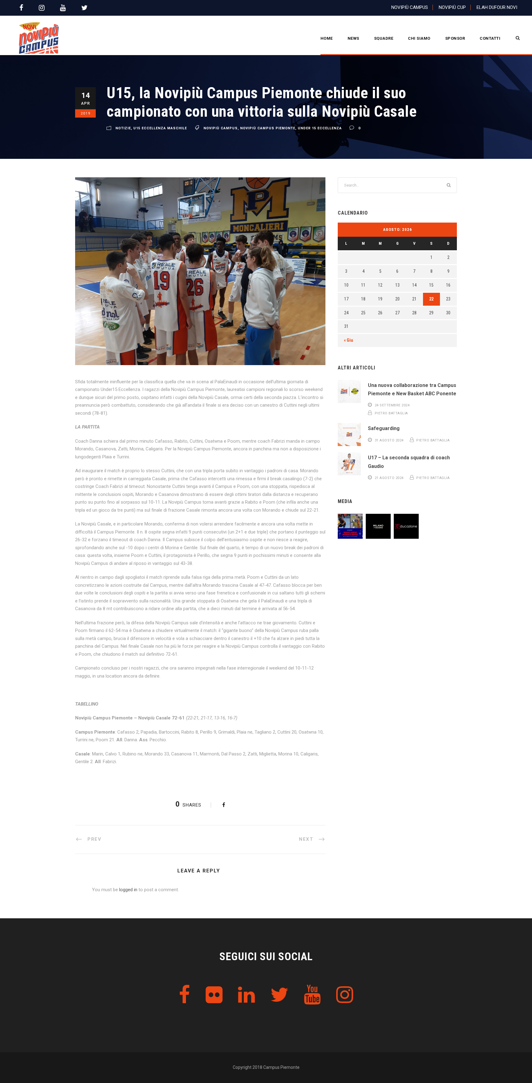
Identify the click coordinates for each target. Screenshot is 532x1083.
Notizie (123, 128)
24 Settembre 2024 (392, 405)
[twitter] (84, 8)
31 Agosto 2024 (389, 440)
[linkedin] (246, 995)
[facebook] (21, 8)
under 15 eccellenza (320, 128)
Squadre (383, 38)
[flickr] (214, 995)
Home (326, 38)
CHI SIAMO (419, 38)
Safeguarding (384, 428)
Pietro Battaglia (391, 413)
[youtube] (63, 8)
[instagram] (42, 8)
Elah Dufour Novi (497, 7)
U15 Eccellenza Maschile (160, 128)
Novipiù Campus (409, 7)
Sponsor (455, 38)
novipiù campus (221, 128)
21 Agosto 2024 (389, 478)
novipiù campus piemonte (267, 128)
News (353, 38)
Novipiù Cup (452, 7)
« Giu (348, 340)
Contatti (490, 38)
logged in (128, 889)
